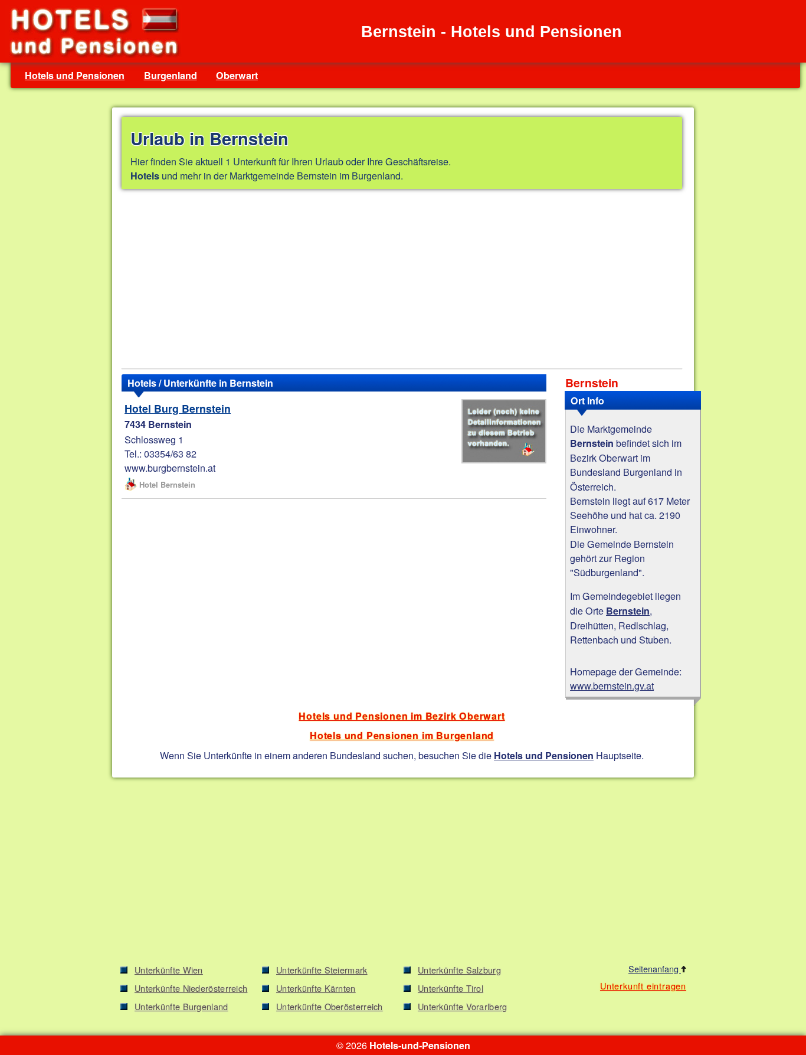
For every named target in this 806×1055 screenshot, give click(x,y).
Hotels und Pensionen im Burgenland (402, 735)
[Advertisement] (402, 281)
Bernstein (628, 611)
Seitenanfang (654, 968)
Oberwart (237, 75)
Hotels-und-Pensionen (419, 1045)
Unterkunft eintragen (643, 985)
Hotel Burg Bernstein (177, 408)
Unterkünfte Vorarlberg (462, 1006)
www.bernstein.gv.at (612, 685)
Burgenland (170, 75)
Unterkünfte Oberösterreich (329, 1006)
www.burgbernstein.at (169, 467)
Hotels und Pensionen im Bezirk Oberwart (401, 716)
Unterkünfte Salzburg (459, 969)
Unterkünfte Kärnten (316, 988)
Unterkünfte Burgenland (181, 1006)
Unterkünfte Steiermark (322, 969)
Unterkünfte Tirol (450, 988)
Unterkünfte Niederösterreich (191, 988)
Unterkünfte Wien (169, 969)
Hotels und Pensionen (74, 75)
